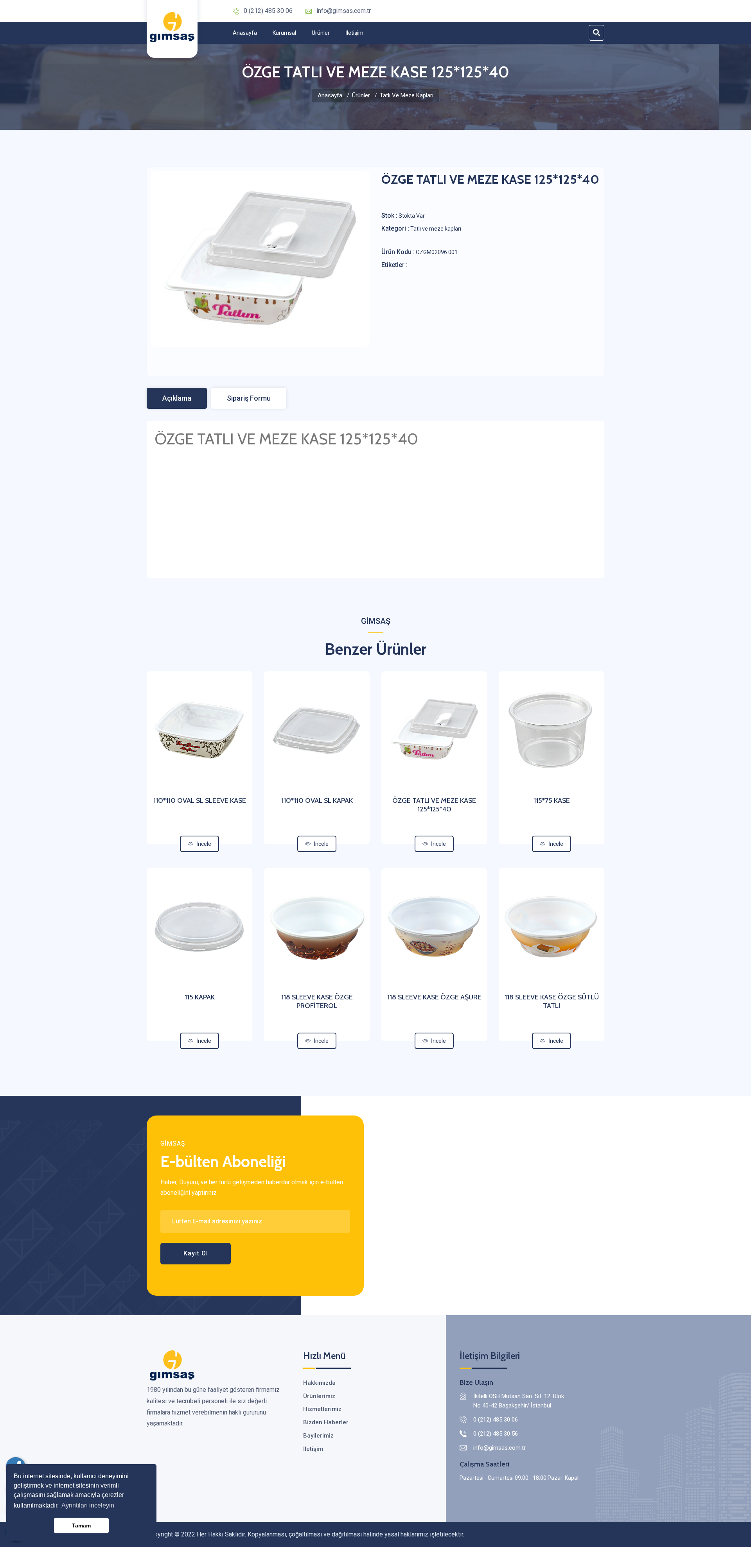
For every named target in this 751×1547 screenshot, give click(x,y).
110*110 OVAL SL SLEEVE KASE (199, 800)
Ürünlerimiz (319, 1396)
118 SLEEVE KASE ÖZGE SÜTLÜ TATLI (552, 1001)
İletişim (354, 33)
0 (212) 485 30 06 (268, 10)
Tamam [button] (81, 1525)
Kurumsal (284, 33)
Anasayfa (245, 33)
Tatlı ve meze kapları (406, 95)
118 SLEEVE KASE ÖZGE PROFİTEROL (317, 1001)
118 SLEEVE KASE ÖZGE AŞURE (434, 997)
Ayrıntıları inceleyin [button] (87, 1505)
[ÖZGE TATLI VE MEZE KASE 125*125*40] (260, 259)
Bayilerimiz (318, 1435)
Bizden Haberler (326, 1422)
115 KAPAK (200, 997)
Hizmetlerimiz (322, 1409)
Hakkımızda (319, 1382)
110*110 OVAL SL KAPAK (317, 800)
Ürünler (321, 33)
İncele (203, 844)
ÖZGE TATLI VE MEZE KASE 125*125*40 (434, 804)
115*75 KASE (552, 800)
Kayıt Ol (195, 1253)
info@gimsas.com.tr (343, 10)
